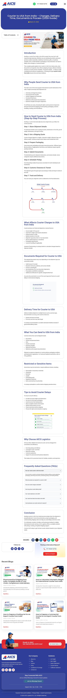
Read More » (6, 593)
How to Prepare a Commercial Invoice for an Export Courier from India (48, 616)
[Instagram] (19, 548)
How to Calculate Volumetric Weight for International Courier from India (49, 580)
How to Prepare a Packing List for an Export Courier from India (16, 615)
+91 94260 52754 (42, 4)
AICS (29, 528)
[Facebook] (12, 548)
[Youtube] (15, 548)
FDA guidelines (28, 356)
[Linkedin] (22, 548)
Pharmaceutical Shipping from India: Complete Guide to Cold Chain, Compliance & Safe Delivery (16, 581)
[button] (64, 4)
